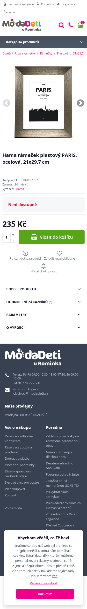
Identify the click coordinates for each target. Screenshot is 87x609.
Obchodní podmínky (20, 465)
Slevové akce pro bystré (22, 482)
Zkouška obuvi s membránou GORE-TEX (62, 483)
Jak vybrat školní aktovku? (57, 494)
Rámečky (46, 53)
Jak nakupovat (15, 489)
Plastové (62, 53)
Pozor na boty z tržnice (62, 474)
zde (54, 576)
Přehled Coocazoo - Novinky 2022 (60, 527)
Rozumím (45, 594)
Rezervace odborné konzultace (19, 438)
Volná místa (13, 508)
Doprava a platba (17, 458)
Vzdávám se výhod (43, 583)
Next (80, 103)
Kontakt (10, 495)
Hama (20, 189)
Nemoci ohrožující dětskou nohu (59, 454)
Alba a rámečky (25, 53)
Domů (6, 53)
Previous (6, 103)
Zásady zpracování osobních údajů (18, 473)
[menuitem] (18, 4)
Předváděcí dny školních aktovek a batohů (63, 505)
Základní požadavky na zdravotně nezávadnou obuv (62, 441)
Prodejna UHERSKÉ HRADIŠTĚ (26, 415)
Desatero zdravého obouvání (59, 465)
